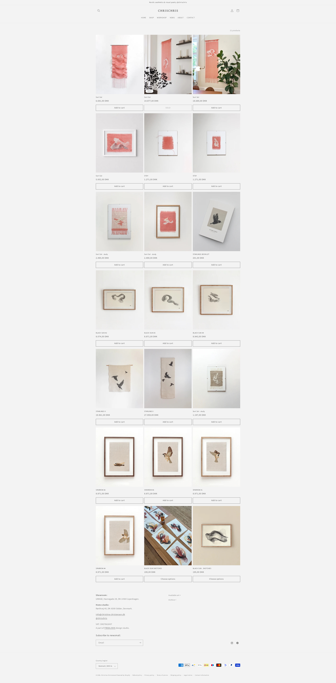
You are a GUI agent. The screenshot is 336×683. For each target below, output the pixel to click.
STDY (146, 176)
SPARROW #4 (101, 568)
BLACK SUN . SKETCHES (202, 568)
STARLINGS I (149, 411)
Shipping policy (175, 675)
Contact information (202, 675)
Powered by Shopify (123, 675)
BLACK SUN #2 (101, 333)
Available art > (175, 595)
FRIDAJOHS (109, 628)
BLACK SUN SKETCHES (153, 568)
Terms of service (162, 675)
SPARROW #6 (149, 490)
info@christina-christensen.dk (110, 614)
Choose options (168, 579)
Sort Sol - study (102, 254)
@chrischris (101, 618)
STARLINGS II (101, 411)
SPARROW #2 (101, 490)
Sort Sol (99, 97)
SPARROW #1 (198, 490)
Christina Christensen (108, 675)
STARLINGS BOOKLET (201, 254)
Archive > (172, 600)
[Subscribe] (140, 643)
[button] (99, 11)
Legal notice (188, 675)
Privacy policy (149, 675)
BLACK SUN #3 (149, 333)
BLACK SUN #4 (198, 333)
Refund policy (137, 675)
